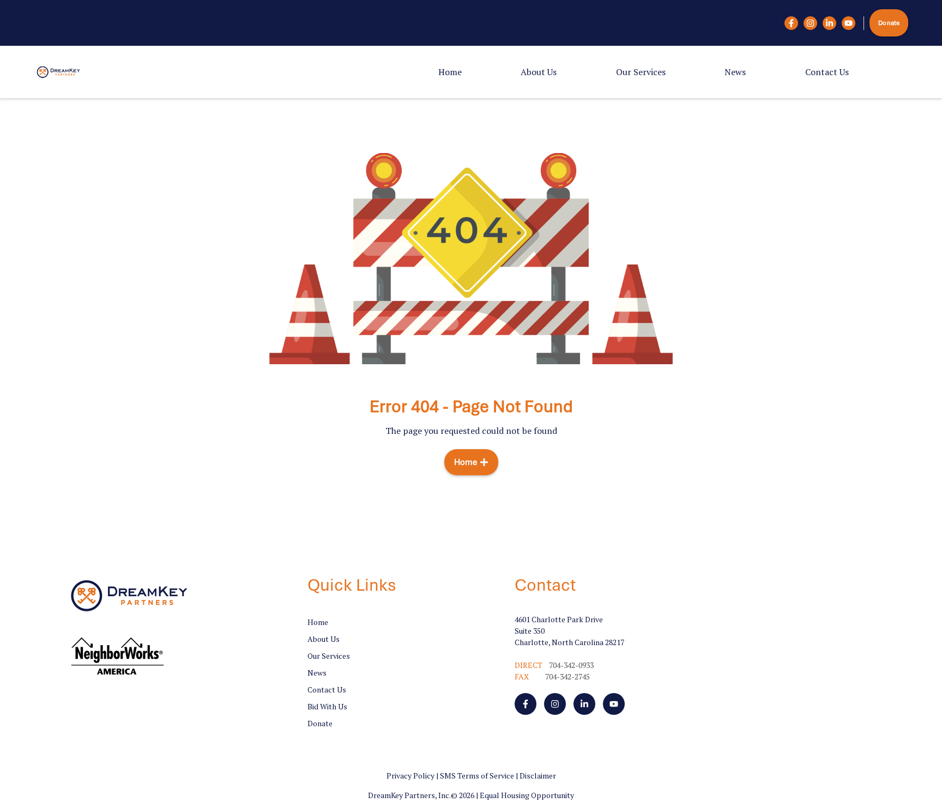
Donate (888, 23)
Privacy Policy (410, 775)
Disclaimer (538, 775)
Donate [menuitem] (320, 723)
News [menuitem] (735, 72)
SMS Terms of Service (477, 775)
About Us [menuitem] (539, 72)
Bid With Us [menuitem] (327, 706)
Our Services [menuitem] (641, 72)
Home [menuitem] (450, 72)
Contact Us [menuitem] (827, 72)
